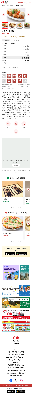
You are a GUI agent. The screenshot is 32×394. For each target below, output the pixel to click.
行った (14, 36)
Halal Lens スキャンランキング (16, 373)
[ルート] (16, 123)
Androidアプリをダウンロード (16, 357)
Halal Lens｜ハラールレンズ (16, 370)
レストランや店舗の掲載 (16, 367)
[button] (23, 123)
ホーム (16, 349)
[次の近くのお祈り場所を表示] (28, 189)
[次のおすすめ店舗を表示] (28, 223)
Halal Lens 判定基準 (16, 375)
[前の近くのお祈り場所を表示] (3, 189)
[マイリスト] (25, 2)
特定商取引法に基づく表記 (16, 365)
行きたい (7, 36)
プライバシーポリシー (16, 360)
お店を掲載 (20, 2)
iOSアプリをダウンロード (16, 354)
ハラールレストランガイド (16, 352)
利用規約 (16, 362)
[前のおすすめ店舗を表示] (3, 223)
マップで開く (16, 165)
